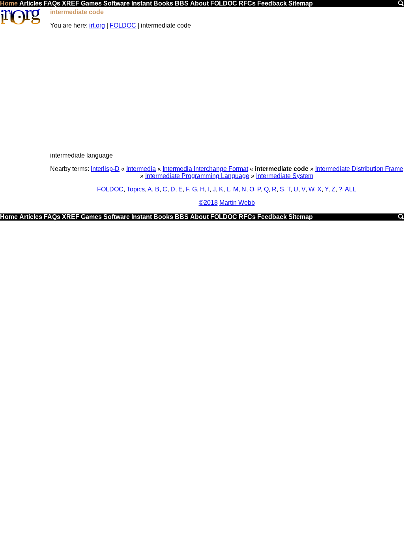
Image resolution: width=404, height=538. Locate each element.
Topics (136, 189)
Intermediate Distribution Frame (359, 168)
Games (91, 3)
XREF (70, 3)
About (199, 3)
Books (163, 3)
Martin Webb (237, 202)
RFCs (247, 3)
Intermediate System (284, 176)
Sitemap (300, 3)
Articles (30, 3)
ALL (350, 189)
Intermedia (141, 168)
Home (9, 3)
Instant (141, 3)
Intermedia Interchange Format (205, 168)
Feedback (272, 3)
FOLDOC (223, 3)
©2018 (208, 202)
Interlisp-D (105, 168)
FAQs (52, 3)
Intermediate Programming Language (197, 176)
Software (116, 3)
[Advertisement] (226, 90)
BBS (182, 3)
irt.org (97, 25)
